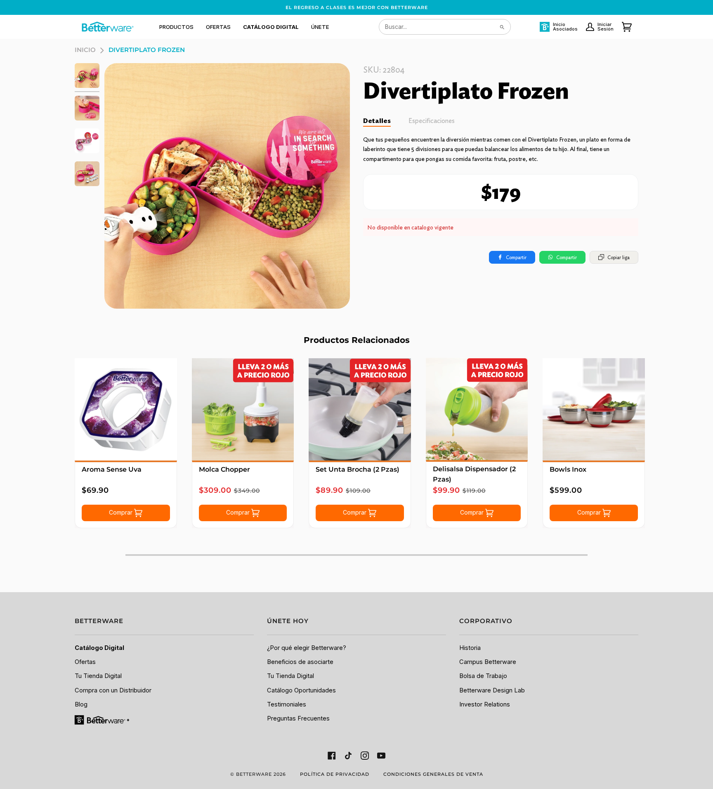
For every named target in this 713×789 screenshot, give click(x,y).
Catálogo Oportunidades (301, 690)
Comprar (121, 512)
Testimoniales (286, 704)
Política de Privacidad (334, 774)
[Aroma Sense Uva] (126, 409)
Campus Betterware (487, 662)
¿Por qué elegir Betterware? (306, 648)
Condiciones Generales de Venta (433, 774)
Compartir (516, 257)
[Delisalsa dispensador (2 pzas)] (477, 409)
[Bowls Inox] (594, 409)
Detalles (377, 121)
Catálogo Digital (99, 648)
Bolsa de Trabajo (483, 676)
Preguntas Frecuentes (298, 718)
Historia (470, 648)
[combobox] (444, 26)
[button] (176, 27)
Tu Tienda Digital (98, 676)
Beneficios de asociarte (300, 662)
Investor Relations (484, 704)
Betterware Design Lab (492, 690)
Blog (81, 704)
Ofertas (85, 662)
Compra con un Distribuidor (113, 690)
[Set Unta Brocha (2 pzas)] (360, 409)
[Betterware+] (102, 719)
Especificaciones (431, 121)
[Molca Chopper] (243, 409)
